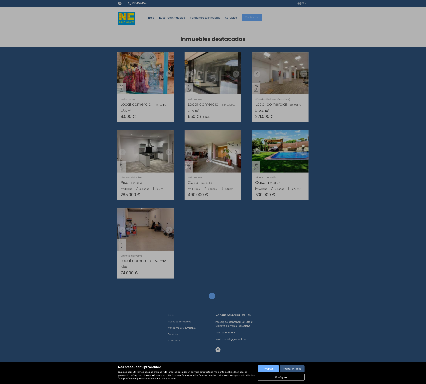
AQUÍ (170, 375)
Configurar (281, 377)
